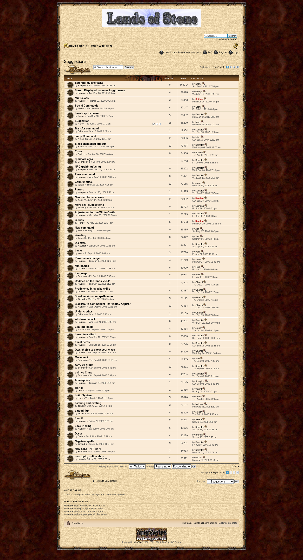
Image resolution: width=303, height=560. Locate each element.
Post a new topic (72, 66)
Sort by (150, 466)
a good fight (82, 410)
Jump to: (201, 481)
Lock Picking (83, 425)
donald (81, 406)
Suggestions (105, 46)
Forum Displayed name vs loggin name (100, 90)
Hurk (80, 223)
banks (78, 250)
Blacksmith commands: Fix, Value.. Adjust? (103, 303)
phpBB (137, 542)
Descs (78, 433)
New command (84, 227)
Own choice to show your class (95, 349)
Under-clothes (84, 311)
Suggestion (82, 120)
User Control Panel (173, 52)
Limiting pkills (84, 326)
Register (223, 52)
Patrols (79, 189)
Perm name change (87, 258)
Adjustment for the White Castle (95, 212)
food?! (79, 418)
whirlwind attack (85, 319)
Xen (80, 200)
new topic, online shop (89, 456)
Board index (75, 46)
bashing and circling (88, 403)
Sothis (198, 84)
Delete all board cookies (205, 523)
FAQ (210, 52)
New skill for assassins (89, 197)
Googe (198, 91)
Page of (218, 67)
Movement (81, 357)
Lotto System (83, 395)
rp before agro (84, 159)
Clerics (79, 220)
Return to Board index (106, 481)
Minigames (82, 265)
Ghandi (81, 268)
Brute (80, 436)
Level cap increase (87, 113)
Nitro (80, 123)
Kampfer (82, 85)
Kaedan (199, 198)
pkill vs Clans (83, 372)
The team (186, 523)
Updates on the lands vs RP (92, 281)
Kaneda (82, 146)
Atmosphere (82, 380)
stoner (198, 183)
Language (81, 273)
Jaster (81, 116)
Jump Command (85, 136)
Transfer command (87, 128)
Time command (85, 174)
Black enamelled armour (90, 143)
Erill (79, 131)
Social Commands (86, 105)
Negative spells (84, 441)
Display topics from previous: (114, 466)
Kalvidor (82, 245)
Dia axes (80, 242)
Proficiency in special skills (92, 288)
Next (234, 466)
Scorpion (82, 162)
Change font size (235, 46)
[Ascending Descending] (184, 466)
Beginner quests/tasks (89, 82)
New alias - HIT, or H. (88, 448)
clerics (79, 387)
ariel (80, 253)
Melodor (199, 404)
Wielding (80, 235)
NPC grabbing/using (88, 166)
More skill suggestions (89, 204)
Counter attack (84, 181)
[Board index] (151, 25)
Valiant (81, 184)
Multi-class (82, 98)
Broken (81, 154)
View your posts (194, 52)
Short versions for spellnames (94, 296)
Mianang (82, 207)
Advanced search (228, 39)
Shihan (199, 99)
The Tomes (90, 46)
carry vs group (84, 364)
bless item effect (85, 334)
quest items (82, 342)
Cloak (78, 151)
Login (236, 52)
